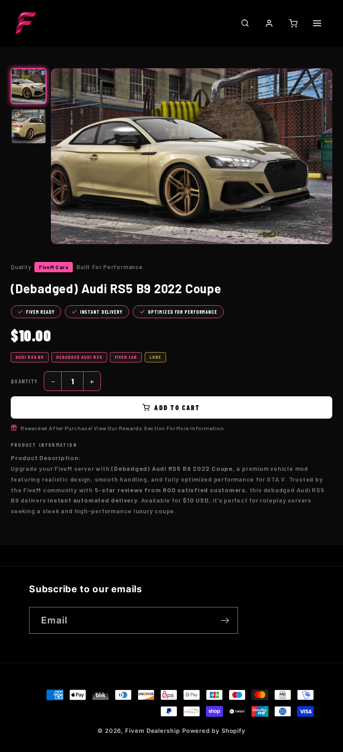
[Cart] (293, 23)
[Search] (245, 23)
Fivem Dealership (152, 730)
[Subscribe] (225, 620)
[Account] (269, 23)
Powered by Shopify (214, 730)
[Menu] (317, 23)
